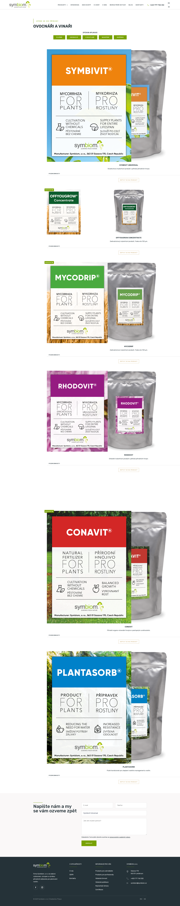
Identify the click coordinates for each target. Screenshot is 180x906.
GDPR (71, 875)
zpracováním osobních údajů (120, 837)
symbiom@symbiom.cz (139, 883)
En (169, 3)
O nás (71, 871)
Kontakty (72, 878)
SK (145, 899)
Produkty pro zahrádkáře (104, 871)
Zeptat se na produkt (129, 180)
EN (141, 899)
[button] (63, 5)
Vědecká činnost (101, 878)
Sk (169, 7)
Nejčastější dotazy (102, 886)
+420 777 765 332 (157, 5)
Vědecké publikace (101, 882)
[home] (19, 4)
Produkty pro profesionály (104, 875)
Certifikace (99, 889)
